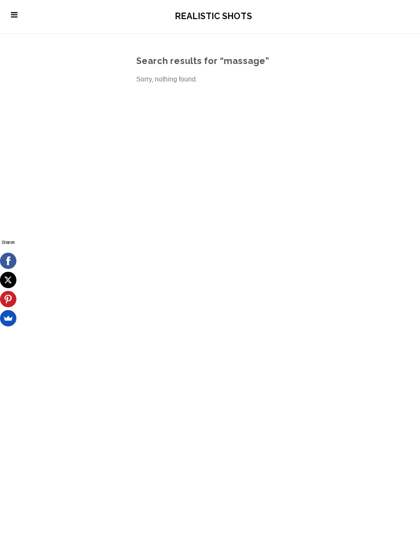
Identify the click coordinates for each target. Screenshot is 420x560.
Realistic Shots (213, 16)
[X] (8, 280)
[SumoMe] (8, 318)
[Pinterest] (8, 299)
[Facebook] (8, 261)
